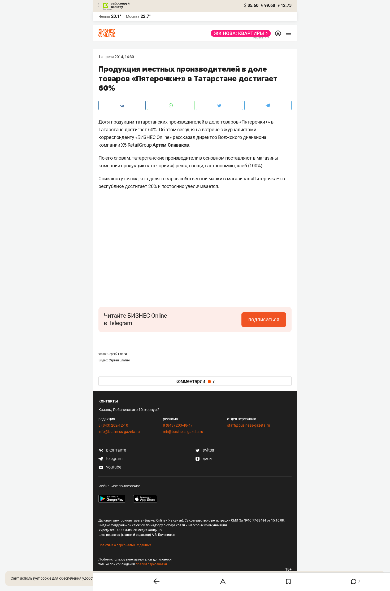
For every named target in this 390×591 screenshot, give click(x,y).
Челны (104, 16)
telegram (114, 458)
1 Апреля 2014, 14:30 (116, 57)
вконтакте (115, 450)
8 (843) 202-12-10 (113, 425)
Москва (133, 16)
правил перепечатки (151, 564)
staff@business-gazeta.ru (248, 425)
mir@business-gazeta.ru (183, 432)
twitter (208, 450)
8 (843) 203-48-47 (178, 425)
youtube (113, 467)
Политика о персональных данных (124, 545)
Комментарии (195, 381)
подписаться (263, 319)
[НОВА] (239, 33)
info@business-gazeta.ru (119, 432)
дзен (207, 458)
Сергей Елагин (117, 354)
